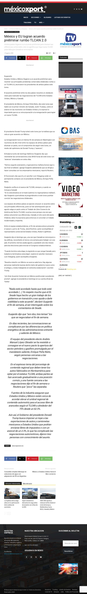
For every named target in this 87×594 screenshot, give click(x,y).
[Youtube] (81, 9)
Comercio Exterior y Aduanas (18, 29)
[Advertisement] (30, 69)
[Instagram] (77, 9)
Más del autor (27, 483)
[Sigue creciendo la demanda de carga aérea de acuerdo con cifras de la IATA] (30, 493)
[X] (79, 9)
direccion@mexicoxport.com (13, 554)
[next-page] (9, 513)
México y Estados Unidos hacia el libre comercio (44, 473)
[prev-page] (5, 513)
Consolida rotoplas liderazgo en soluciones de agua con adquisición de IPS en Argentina (15, 474)
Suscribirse (68, 551)
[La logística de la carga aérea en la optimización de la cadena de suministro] (12, 493)
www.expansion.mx (17, 446)
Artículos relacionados (13, 483)
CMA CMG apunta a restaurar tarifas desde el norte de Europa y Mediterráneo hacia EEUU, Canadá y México (47, 505)
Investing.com (71, 269)
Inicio (5, 29)
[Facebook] (74, 9)
